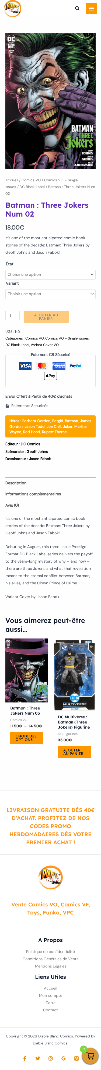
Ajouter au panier (46, 317)
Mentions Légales (50, 966)
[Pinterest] (76, 1058)
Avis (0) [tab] (12, 505)
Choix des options (26, 738)
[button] (77, 9)
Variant (12, 283)
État (9, 264)
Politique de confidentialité (50, 951)
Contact (50, 1010)
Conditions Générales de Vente (51, 959)
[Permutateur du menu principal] (91, 8)
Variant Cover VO (45, 344)
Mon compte (50, 995)
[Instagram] (50, 1058)
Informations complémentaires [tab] (33, 494)
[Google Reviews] (63, 1058)
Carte (50, 1002)
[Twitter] (37, 1058)
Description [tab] (15, 483)
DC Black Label (32, 187)
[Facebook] (24, 1058)
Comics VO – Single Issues (67, 338)
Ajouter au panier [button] (73, 752)
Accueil (11, 180)
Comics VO (31, 180)
